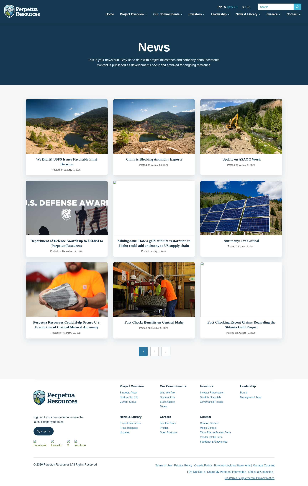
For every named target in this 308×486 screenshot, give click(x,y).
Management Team (251, 397)
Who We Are (167, 392)
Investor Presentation (212, 392)
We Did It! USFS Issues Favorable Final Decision (66, 161)
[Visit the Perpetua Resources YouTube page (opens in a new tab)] (81, 443)
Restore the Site (129, 397)
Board (243, 392)
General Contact (209, 423)
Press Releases (129, 427)
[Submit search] (297, 7)
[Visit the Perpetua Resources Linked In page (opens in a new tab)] (57, 443)
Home (110, 14)
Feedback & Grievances (213, 441)
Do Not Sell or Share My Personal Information (217, 471)
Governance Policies (211, 401)
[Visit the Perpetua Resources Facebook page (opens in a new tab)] (41, 443)
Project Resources (130, 423)
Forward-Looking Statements (232, 465)
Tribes (163, 406)
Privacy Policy (183, 465)
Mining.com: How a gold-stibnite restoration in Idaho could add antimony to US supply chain (154, 243)
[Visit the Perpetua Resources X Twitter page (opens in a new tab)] (69, 443)
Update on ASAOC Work (241, 159)
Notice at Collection (260, 471)
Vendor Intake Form (211, 437)
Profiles (164, 427)
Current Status (128, 401)
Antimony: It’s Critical (241, 241)
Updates (124, 432)
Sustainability (167, 401)
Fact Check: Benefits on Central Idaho (154, 322)
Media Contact (208, 427)
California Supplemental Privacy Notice (249, 478)
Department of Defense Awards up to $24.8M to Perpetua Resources (66, 243)
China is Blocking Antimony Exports (154, 159)
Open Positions (171, 432)
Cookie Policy (203, 465)
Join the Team (168, 423)
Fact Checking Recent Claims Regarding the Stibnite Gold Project (241, 324)
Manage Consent (263, 465)
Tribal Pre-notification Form (215, 432)
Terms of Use (163, 465)
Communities (167, 397)
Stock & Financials (210, 397)
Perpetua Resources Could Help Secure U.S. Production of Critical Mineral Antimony (66, 324)
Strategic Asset (128, 392)
